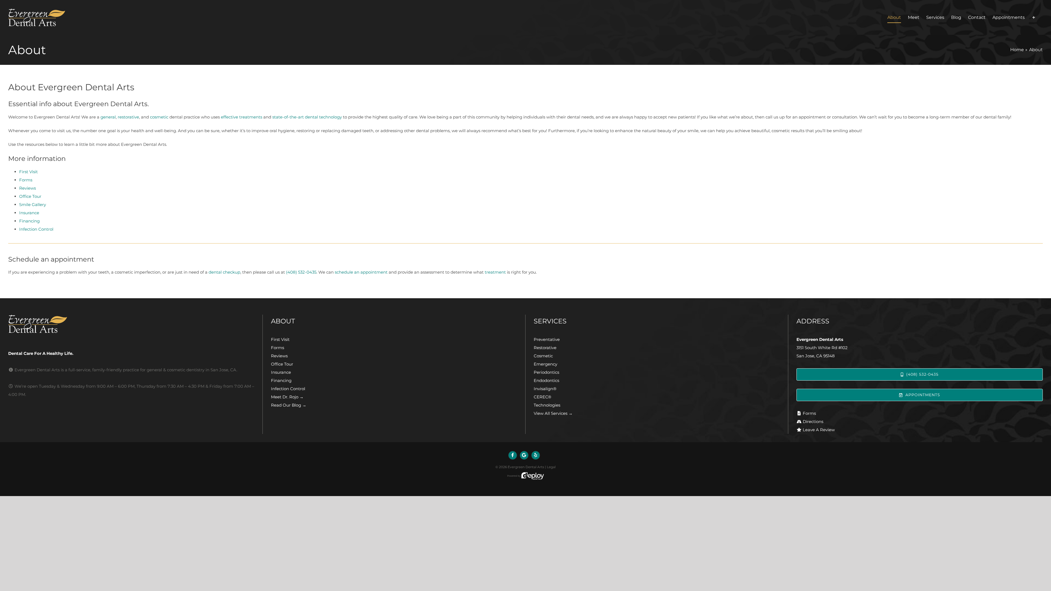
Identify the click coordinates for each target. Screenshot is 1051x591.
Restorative (545, 347)
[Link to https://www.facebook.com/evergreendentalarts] (512, 455)
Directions (813, 421)
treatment (495, 272)
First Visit (28, 171)
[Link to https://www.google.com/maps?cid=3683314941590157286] (524, 455)
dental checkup (224, 272)
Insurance (29, 212)
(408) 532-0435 (301, 272)
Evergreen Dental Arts (526, 467)
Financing (29, 221)
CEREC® (542, 396)
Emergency (545, 364)
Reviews (27, 188)
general (108, 117)
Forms (25, 179)
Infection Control (36, 229)
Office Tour (30, 196)
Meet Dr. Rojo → (287, 396)
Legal (551, 467)
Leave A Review (819, 429)
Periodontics (546, 372)
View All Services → (553, 413)
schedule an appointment (361, 272)
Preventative (547, 339)
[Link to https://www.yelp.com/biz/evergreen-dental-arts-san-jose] (535, 455)
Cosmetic (543, 355)
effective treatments (241, 117)
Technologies (547, 405)
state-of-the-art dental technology (307, 117)
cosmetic (159, 117)
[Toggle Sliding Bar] (1034, 17)
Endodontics (546, 380)
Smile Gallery (32, 204)
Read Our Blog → (288, 405)
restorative (128, 117)
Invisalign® (545, 388)
